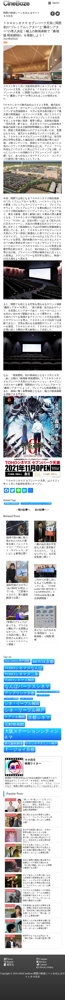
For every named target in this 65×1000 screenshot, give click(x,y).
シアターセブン (43, 695)
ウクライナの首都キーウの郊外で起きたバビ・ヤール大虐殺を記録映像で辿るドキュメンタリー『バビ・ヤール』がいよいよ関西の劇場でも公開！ (36, 895)
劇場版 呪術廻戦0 (12, 503)
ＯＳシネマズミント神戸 (41, 743)
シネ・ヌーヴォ (26, 699)
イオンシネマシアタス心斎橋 (48, 692)
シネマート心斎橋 (11, 699)
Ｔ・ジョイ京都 (20, 749)
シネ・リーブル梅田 (22, 703)
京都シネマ (39, 717)
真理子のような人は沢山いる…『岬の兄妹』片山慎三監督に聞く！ (36, 938)
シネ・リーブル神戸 (25, 710)
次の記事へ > (42, 509)
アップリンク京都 (19, 693)
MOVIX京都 (43, 661)
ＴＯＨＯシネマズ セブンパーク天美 (36, 503)
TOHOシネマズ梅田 (19, 680)
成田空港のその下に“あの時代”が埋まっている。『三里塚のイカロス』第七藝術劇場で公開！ (17, 591)
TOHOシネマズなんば (23, 668)
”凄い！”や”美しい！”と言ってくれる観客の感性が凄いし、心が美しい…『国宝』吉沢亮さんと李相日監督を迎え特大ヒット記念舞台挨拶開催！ (37, 804)
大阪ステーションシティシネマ (31, 734)
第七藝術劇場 (14, 743)
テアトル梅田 (15, 717)
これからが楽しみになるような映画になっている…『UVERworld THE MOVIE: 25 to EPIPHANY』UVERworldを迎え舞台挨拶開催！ (45, 588)
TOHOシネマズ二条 (21, 674)
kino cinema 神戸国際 (17, 660)
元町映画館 (14, 724)
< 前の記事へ (23, 509)
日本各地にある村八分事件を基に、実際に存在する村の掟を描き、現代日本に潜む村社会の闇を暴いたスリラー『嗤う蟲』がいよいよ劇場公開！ (36, 910)
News (5, 42)
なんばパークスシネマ (27, 686)
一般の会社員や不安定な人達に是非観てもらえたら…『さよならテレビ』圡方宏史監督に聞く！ (45, 550)
